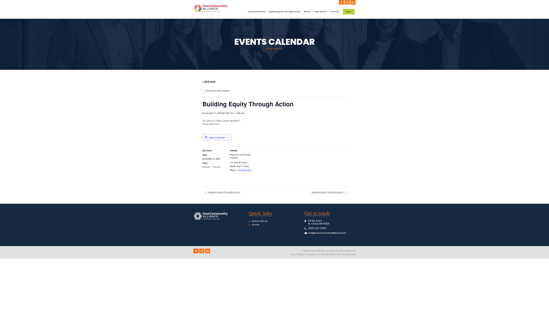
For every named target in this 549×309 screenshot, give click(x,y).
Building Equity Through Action (285, 11)
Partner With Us (259, 221)
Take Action (320, 11)
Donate (255, 224)
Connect (334, 11)
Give (348, 11)
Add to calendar (217, 137)
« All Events (208, 81)
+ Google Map (243, 170)
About (307, 11)
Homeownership (256, 11)
